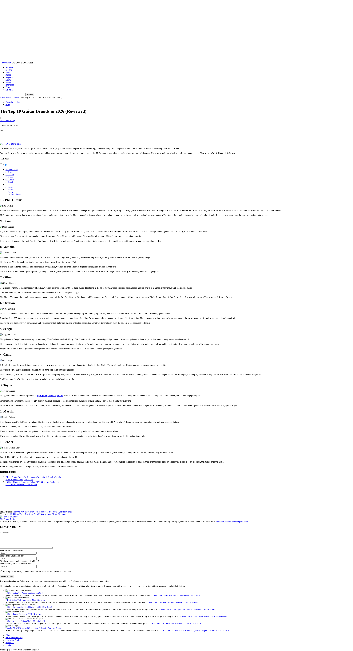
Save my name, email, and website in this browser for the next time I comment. (37, 571)
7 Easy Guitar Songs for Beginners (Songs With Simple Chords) (33, 477)
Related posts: (16, 194)
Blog (8, 87)
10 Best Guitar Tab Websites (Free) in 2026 (24, 593)
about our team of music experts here (232, 521)
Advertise (10, 642)
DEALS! (10, 90)
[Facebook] (4, 134)
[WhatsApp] (34, 134)
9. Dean (9, 172)
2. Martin (9, 189)
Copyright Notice (13, 640)
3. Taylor (9, 187)
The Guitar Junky (7, 120)
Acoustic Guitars (13, 97)
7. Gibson (9, 177)
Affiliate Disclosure (14, 637)
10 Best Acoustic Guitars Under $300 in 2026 (25, 621)
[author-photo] (9, 517)
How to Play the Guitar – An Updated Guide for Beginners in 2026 (42, 512)
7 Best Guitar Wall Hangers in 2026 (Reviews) (25, 600)
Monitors (9, 82)
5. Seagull (9, 182)
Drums (8, 80)
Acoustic (9, 67)
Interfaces (10, 85)
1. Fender (9, 192)
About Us (10, 635)
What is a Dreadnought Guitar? (19, 479)
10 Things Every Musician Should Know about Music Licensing (38, 514)
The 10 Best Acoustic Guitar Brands (21, 484)
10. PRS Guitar (12, 169)
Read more (176, 595)
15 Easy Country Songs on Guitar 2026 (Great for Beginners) (32, 482)
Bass (8, 72)
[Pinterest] (24, 134)
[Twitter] (14, 134)
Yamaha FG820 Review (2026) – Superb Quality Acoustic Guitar (33, 628)
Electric (9, 70)
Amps (8, 75)
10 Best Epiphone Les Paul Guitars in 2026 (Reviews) (29, 607)
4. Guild (9, 184)
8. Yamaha (10, 174)
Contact (9, 645)
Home (2, 97)
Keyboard (10, 77)
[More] (44, 135)
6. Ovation (10, 179)
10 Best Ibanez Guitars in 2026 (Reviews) (24, 614)
